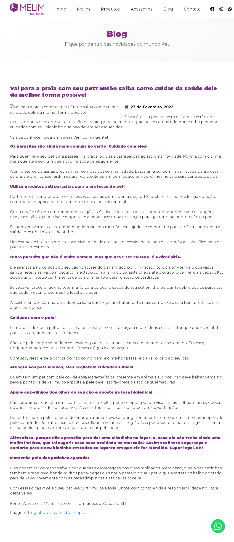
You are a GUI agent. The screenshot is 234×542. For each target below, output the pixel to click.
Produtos (110, 9)
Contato (192, 9)
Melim (83, 9)
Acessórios (141, 9)
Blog (168, 9)
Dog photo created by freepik (57, 512)
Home (59, 9)
